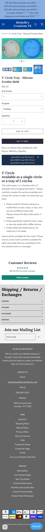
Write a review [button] (22, 277)
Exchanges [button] (6, 314)
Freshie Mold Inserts (22, 483)
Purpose (5, 103)
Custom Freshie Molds (22, 491)
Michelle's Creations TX (22, 24)
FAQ (23, 440)
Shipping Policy (22, 423)
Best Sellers (22, 470)
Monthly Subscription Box (22, 487)
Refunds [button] (5, 320)
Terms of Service (22, 436)
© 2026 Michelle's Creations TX (15, 524)
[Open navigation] (3, 24)
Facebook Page (22, 448)
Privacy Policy (22, 431)
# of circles (7, 91)
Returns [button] (5, 307)
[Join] (38, 337)
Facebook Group (22, 444)
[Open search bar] (35, 24)
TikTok (23, 452)
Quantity (6, 115)
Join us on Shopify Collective (23, 457)
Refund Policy (22, 427)
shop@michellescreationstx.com (22, 382)
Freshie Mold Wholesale (23, 495)
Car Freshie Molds (22, 475)
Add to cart (22, 131)
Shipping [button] (5, 301)
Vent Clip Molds (22, 479)
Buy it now (22, 141)
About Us (22, 419)
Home (4, 33)
